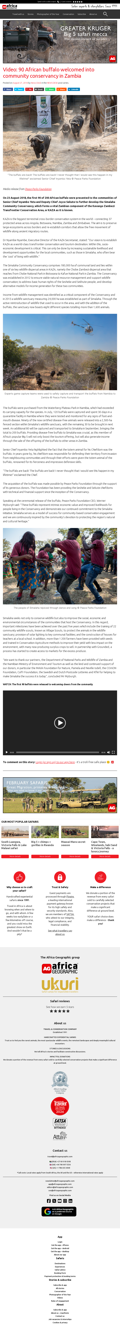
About (60, 1304)
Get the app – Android (60, 1248)
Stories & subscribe (60, 1280)
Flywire (70, 896)
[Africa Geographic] (10, 6)
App (60, 1237)
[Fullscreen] (113, 752)
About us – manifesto (60, 1313)
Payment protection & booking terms (60, 1276)
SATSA (70, 914)
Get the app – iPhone (60, 1245)
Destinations (60, 1263)
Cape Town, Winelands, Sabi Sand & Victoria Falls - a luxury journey (104, 846)
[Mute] (108, 752)
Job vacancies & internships (60, 1319)
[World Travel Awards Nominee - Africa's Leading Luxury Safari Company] (60, 1093)
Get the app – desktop (60, 1251)
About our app (60, 1255)
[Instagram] (65, 1201)
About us (93, 14)
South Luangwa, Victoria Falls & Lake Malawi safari (14, 845)
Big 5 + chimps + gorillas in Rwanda (42, 843)
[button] (60, 723)
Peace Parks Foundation (38, 188)
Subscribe (82, 14)
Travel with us (18, 14)
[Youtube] (60, 1201)
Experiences (60, 1267)
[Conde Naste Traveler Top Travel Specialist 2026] (60, 1115)
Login (60, 1242)
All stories (60, 1288)
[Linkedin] (70, 1201)
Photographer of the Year (48, 14)
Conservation (68, 14)
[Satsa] (60, 1128)
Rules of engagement (60, 1301)
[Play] (6, 752)
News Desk (36, 83)
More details (15, 856)
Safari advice (60, 1270)
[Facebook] (49, 1201)
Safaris (60, 1258)
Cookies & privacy (60, 1323)
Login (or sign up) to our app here (55, 762)
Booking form (60, 1273)
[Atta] (60, 1139)
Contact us (60, 1316)
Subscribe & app (60, 1285)
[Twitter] (54, 1201)
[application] (60, 722)
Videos (60, 1298)
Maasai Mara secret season (73, 843)
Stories (31, 14)
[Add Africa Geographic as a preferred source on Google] (60, 1216)
